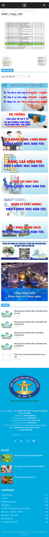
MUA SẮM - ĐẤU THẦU (9, 515)
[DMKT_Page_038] (24, 36)
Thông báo (5, 505)
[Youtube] (33, 441)
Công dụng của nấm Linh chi (24, 477)
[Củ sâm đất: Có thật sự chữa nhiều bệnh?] (7, 469)
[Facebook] (15, 441)
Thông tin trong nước (9, 502)
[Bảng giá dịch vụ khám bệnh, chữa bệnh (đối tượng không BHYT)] (7, 325)
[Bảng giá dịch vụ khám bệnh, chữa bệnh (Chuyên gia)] (7, 335)
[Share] (27, 441)
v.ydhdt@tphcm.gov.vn (29, 435)
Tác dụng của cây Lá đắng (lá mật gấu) (28, 455)
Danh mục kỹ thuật (16, 11)
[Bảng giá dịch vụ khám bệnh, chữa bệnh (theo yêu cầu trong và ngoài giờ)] (7, 314)
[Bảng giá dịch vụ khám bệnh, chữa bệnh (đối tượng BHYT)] (7, 346)
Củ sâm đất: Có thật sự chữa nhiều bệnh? (29, 466)
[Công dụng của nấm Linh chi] (7, 480)
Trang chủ (4, 11)
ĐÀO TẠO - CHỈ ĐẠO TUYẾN (11, 512)
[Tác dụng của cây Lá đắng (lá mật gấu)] (7, 458)
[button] (45, 5)
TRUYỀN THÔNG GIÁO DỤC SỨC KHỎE (15, 508)
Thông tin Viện (6, 495)
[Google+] (21, 441)
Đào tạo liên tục (7, 519)
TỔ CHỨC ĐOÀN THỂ (9, 522)
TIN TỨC (4, 498)
